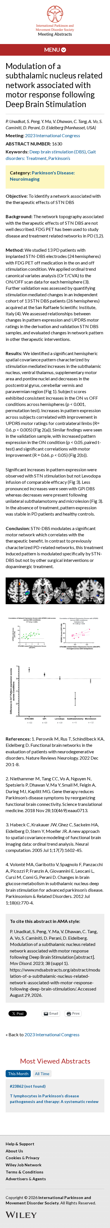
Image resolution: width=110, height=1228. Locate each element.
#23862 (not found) (28, 1086)
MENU (52, 49)
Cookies (13, 1157)
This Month (18, 1073)
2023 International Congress (52, 135)
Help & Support (20, 1143)
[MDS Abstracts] (55, 35)
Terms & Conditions (24, 1171)
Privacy (32, 1157)
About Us (14, 1150)
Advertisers (17, 1178)
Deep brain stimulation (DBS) (57, 151)
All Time (42, 1073)
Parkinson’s (59, 158)
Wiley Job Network (23, 1164)
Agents (39, 1178)
